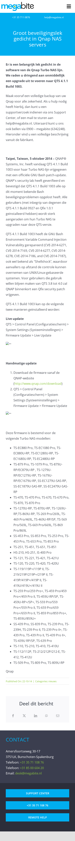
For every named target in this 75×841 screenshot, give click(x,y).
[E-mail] (57, 716)
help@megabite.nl (54, 17)
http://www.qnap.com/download (38, 383)
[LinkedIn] (35, 716)
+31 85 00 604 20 (32, 768)
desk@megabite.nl (28, 773)
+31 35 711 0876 (21, 17)
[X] (24, 716)
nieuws (52, 681)
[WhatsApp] (46, 716)
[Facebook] (13, 716)
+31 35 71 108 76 (32, 762)
